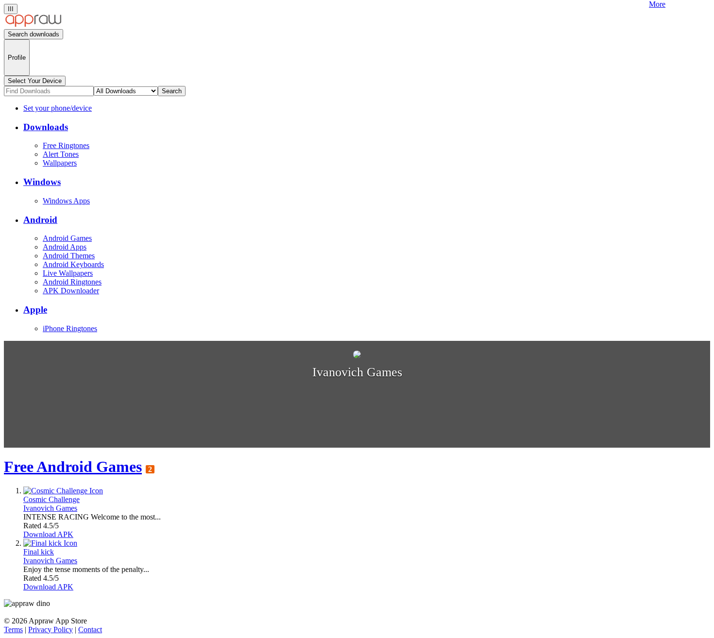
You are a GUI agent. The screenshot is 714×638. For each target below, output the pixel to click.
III (11, 9)
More (657, 4)
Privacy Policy (50, 629)
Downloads (45, 127)
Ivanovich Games (50, 508)
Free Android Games (73, 466)
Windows (42, 182)
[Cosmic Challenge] (63, 491)
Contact (90, 629)
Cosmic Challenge (51, 499)
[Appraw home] (33, 24)
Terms (13, 629)
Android (40, 220)
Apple (35, 309)
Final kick (38, 552)
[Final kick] (50, 543)
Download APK (48, 534)
